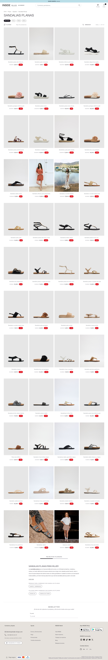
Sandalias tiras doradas (92, 545)
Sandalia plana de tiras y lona (41, 237)
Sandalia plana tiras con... (92, 237)
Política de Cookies (63, 657)
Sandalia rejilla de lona (16, 501)
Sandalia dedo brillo (16, 193)
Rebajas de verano (59, 643)
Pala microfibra (16, 457)
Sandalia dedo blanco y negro (92, 457)
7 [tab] (86, 28)
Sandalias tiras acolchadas (41, 501)
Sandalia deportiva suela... (92, 62)
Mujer (14, 5)
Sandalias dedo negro (66, 237)
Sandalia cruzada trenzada (92, 501)
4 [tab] (33, 28)
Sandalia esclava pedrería (92, 369)
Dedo (24, 20)
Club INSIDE (58, 631)
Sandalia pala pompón (41, 325)
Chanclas (32, 593)
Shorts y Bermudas (35, 586)
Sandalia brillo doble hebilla (16, 413)
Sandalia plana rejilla (41, 413)
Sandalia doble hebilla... (66, 501)
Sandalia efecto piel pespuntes (41, 193)
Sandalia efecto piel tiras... (66, 62)
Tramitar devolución (36, 640)
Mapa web (100, 657)
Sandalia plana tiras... (41, 106)
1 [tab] (5, 28)
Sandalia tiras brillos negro (41, 457)
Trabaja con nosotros (60, 637)
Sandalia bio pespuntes (16, 281)
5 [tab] (34, 28)
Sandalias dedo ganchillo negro (67, 457)
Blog (56, 640)
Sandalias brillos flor (67, 413)
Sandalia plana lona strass (66, 106)
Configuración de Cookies (74, 657)
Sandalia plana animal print (16, 150)
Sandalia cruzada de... (41, 150)
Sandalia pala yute (16, 237)
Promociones (34, 637)
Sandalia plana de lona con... (66, 281)
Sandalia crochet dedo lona (92, 193)
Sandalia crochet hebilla (67, 193)
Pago (32, 634)
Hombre (21, 5)
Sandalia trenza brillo (92, 325)
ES (84, 649)
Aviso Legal (94, 657)
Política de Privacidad (53, 657)
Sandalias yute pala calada (66, 150)
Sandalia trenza (16, 369)
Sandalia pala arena (66, 325)
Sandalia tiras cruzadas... (66, 369)
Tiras (18, 20)
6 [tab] (85, 28)
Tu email (32, 613)
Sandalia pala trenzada (41, 62)
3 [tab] (7, 28)
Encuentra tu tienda (14, 642)
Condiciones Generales (85, 657)
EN (90, 649)
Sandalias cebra (41, 545)
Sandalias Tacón (45, 593)
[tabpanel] (16, 43)
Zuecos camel (67, 545)
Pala (13, 20)
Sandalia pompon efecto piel (16, 106)
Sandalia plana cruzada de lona (41, 281)
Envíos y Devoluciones (36, 631)
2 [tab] (6, 28)
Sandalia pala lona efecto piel (91, 413)
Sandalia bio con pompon (92, 150)
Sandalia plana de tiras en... (16, 62)
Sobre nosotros (59, 634)
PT (87, 649)
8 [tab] (36, 116)
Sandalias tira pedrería (16, 545)
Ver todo (7, 20)
